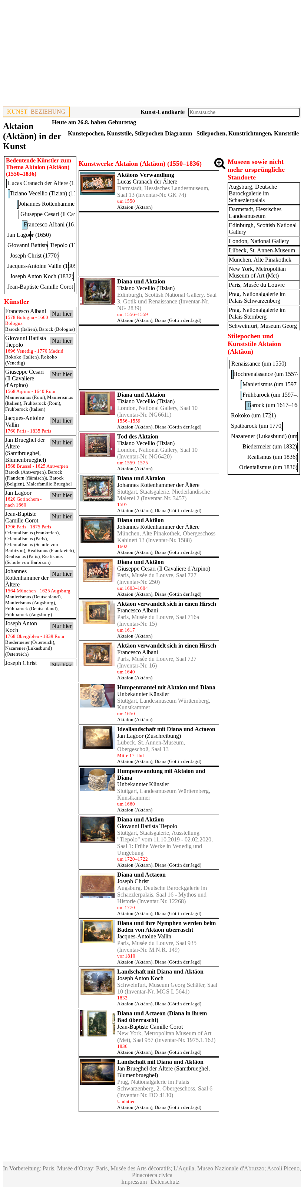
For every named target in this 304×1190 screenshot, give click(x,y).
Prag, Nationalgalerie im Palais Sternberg (257, 313)
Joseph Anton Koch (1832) (41, 276)
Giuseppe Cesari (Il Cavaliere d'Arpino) (163, 568)
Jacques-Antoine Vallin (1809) (43, 266)
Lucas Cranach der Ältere (147, 181)
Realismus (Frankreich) (50, 550)
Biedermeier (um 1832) (269, 446)
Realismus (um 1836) (272, 457)
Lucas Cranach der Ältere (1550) (46, 183)
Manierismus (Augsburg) (30, 602)
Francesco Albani (137, 610)
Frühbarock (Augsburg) (28, 614)
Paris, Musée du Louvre (257, 285)
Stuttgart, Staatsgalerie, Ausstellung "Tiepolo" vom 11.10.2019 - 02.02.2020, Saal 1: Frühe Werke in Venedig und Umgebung (165, 843)
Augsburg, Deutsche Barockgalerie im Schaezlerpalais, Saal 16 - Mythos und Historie (162, 894)
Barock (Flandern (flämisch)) (33, 475)
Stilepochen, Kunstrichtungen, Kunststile (247, 133)
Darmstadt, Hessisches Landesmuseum (255, 212)
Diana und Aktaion (141, 281)
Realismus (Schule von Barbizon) (34, 559)
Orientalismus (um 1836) (268, 467)
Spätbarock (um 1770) (257, 426)
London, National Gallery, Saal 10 (157, 408)
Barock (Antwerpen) (25, 472)
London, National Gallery (259, 241)
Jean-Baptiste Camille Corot (150, 1026)
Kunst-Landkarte (163, 112)
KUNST (17, 111)
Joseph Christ (133, 881)
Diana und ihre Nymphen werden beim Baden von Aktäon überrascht (166, 926)
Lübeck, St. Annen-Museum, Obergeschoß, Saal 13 (151, 745)
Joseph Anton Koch (140, 978)
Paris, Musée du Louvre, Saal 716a (158, 617)
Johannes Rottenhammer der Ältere (158, 485)
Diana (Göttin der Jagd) (178, 320)
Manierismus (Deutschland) (32, 596)
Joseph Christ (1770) (34, 255)
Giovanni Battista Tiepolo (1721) (46, 245)
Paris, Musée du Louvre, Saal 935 (156, 943)
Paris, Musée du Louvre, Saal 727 (156, 575)
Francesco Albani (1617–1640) (60, 224)
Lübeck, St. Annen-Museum (262, 250)
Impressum (134, 1182)
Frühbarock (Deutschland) (31, 608)
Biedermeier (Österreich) (29, 642)
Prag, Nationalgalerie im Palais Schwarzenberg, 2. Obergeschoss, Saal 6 (164, 1085)
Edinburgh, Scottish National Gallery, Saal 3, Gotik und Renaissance (167, 298)
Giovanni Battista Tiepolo (147, 826)
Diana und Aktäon (140, 520)
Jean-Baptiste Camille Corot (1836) (48, 286)
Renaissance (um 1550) (258, 363)
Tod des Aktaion (137, 436)
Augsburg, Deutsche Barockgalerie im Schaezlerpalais (253, 193)
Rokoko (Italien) (22, 357)
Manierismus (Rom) (25, 397)
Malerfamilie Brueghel (49, 484)
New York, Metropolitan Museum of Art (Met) (257, 272)
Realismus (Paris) (22, 556)
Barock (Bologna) (57, 329)
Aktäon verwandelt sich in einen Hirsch (166, 604)
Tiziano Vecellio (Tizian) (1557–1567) (54, 193)
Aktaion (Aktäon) (134, 207)
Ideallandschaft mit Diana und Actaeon (166, 729)
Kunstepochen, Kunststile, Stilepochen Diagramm (130, 133)
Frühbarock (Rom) (41, 403)
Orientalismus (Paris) (26, 538)
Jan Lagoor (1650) (29, 235)
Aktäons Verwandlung (145, 175)
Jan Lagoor (130, 736)
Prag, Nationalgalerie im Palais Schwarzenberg (257, 297)
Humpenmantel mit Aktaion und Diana (166, 687)
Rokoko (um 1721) (253, 415)
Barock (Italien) (21, 329)
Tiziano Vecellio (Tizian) (146, 288)
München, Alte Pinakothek (260, 259)
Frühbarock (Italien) (25, 409)
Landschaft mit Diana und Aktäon (160, 971)
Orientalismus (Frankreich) (32, 532)
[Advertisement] (152, 55)
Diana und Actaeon (141, 874)
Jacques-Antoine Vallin (144, 936)
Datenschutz (165, 1182)
